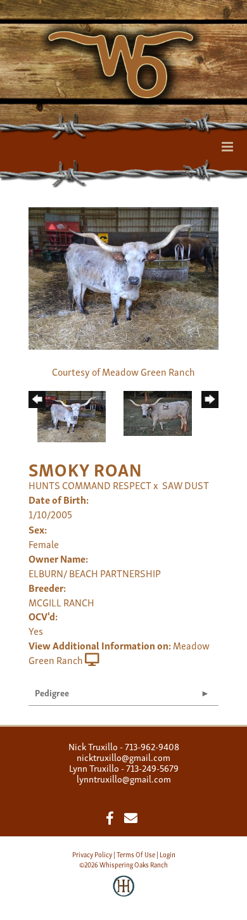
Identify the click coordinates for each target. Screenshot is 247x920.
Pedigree (52, 692)
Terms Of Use (136, 854)
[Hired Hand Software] (123, 895)
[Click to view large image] (123, 276)
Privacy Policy (92, 854)
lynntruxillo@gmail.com (124, 778)
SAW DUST (185, 484)
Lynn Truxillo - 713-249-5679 (124, 767)
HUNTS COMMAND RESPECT (89, 484)
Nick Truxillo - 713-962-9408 (123, 745)
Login (167, 854)
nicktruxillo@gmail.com (123, 756)
